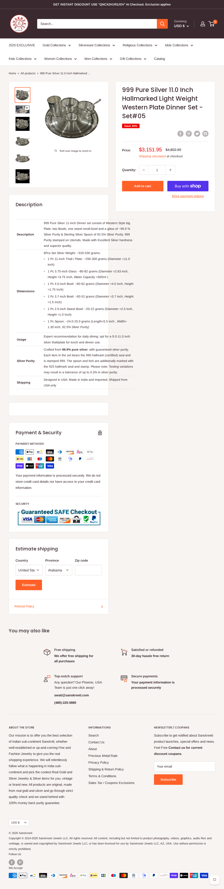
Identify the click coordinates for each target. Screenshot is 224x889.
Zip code (81, 560)
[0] (211, 23)
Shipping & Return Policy (106, 769)
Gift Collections (131, 59)
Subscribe (168, 779)
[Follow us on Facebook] (12, 862)
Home (12, 73)
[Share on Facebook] (180, 133)
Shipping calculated (152, 156)
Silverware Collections (94, 45)
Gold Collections (54, 45)
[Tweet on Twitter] (197, 133)
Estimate (28, 585)
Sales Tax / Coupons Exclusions (111, 783)
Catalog (159, 59)
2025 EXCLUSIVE (22, 45)
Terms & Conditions (102, 776)
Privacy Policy (98, 762)
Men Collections (95, 59)
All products (28, 73)
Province (52, 560)
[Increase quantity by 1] (170, 170)
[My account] (203, 23)
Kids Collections (20, 59)
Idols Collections (176, 45)
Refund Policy (24, 606)
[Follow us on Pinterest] (20, 862)
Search (93, 735)
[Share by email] (205, 133)
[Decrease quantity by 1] (143, 170)
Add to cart (142, 186)
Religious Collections (137, 45)
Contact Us (96, 742)
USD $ (15, 822)
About (92, 749)
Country (22, 560)
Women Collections (58, 59)
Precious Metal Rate (102, 756)
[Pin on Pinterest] (189, 133)
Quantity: (129, 170)
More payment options (188, 196)
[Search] (162, 24)
